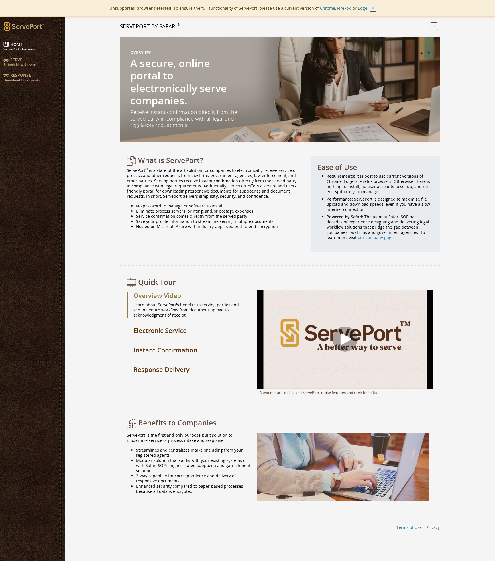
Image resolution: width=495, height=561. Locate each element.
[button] (434, 27)
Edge (362, 8)
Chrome (327, 8)
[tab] (188, 296)
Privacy (433, 527)
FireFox (344, 8)
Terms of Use (409, 527)
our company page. (376, 237)
